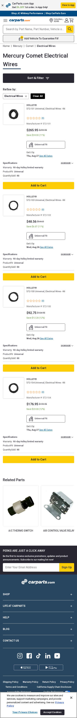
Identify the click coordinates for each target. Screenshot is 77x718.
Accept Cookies (52, 712)
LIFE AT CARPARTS (14, 605)
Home (6, 46)
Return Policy (49, 682)
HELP (6, 617)
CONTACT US (11, 640)
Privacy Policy (67, 682)
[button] (38, 5)
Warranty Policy (30, 682)
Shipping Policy (10, 682)
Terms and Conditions (16, 687)
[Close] (71, 698)
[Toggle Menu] (5, 20)
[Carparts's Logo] (20, 20)
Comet (29, 46)
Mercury (17, 46)
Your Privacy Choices (25, 712)
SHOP (6, 594)
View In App (68, 5)
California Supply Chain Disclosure (54, 687)
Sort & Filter (35, 78)
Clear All (38, 96)
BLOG (6, 629)
